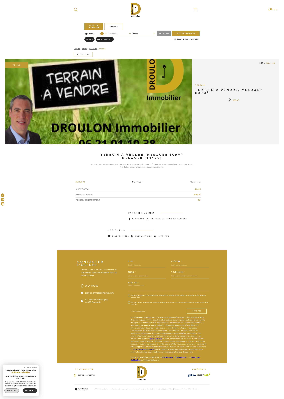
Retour (85, 54)
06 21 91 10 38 (91, 286)
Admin (171, 389)
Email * (132, 272)
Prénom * (176, 261)
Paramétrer (11, 391)
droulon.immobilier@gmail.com (99, 293)
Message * (133, 283)
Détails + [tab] (138, 182)
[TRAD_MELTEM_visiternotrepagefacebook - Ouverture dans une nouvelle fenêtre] (2, 195)
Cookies (195, 389)
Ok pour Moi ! (30, 391)
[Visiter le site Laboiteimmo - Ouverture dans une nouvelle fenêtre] (81, 389)
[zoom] (98, 101)
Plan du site (151, 389)
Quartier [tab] (195, 182)
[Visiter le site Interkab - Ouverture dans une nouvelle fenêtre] (203, 375)
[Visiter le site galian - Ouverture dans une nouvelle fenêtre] (192, 375)
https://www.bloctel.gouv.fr (143, 349)
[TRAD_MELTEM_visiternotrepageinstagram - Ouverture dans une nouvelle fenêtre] (2, 199)
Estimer (114, 26)
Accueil (77, 49)
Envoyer (197, 311)
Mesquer (93, 49)
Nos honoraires (141, 389)
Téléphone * (178, 272)
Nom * (131, 261)
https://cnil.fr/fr (156, 339)
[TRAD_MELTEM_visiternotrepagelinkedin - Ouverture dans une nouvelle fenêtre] (2, 204)
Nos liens (177, 389)
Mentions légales (162, 389)
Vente (84, 49)
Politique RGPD (187, 389)
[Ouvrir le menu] (196, 10)
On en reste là (29, 367)
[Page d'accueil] (135, 9)
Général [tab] (81, 182)
